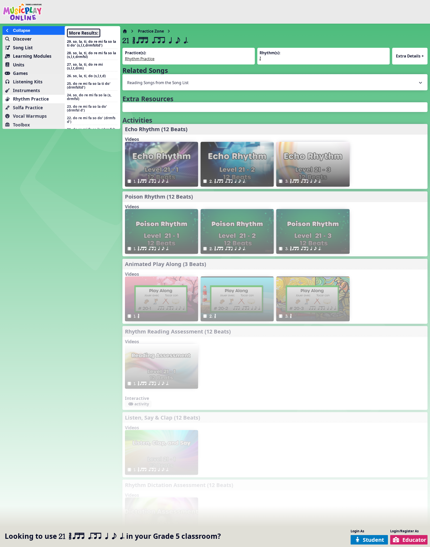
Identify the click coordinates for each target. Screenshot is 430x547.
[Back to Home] (72, 11)
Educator (414, 539)
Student (373, 539)
